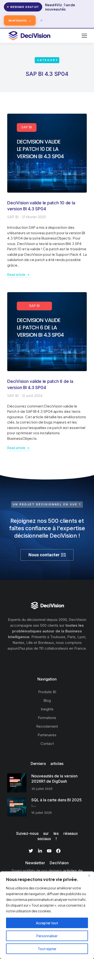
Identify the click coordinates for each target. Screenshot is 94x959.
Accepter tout (47, 923)
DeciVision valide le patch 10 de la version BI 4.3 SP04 (41, 205)
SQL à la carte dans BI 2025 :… (56, 802)
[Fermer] (89, 875)
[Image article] (47, 153)
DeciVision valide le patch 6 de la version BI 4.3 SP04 (40, 384)
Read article (16, 275)
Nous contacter (44, 554)
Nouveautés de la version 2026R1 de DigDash (54, 779)
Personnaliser (47, 936)
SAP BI (13, 217)
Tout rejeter (47, 949)
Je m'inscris (19, 20)
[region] (47, 915)
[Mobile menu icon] (84, 35)
